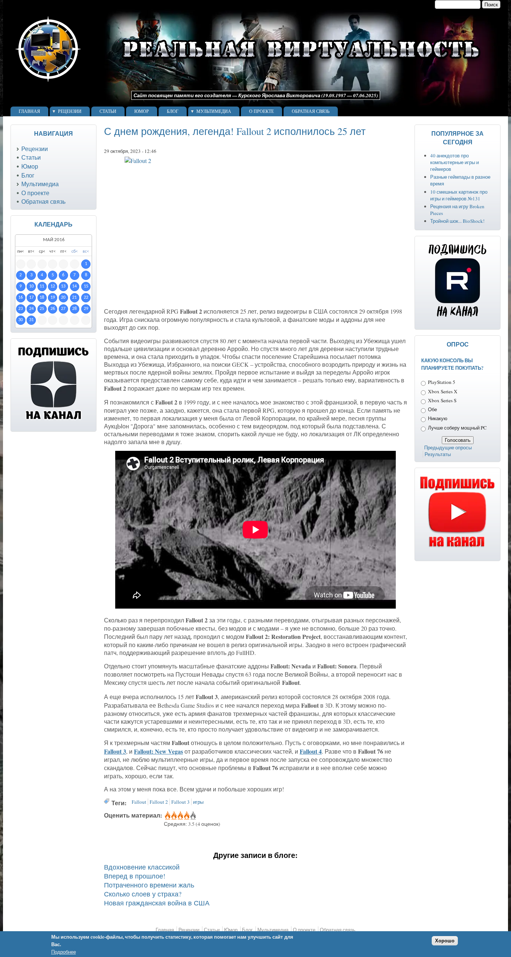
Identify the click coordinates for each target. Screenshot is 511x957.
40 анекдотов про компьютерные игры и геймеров (454, 162)
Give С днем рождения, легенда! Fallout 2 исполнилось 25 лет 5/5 (192, 816)
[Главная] (247, 87)
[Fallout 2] (255, 230)
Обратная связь (311, 111)
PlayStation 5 (441, 382)
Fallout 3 (180, 801)
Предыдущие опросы (448, 447)
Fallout (139, 801)
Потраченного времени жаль (149, 884)
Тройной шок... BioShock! (457, 221)
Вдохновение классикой (142, 866)
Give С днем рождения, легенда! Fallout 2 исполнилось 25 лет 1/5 (167, 816)
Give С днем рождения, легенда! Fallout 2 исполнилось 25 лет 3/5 (180, 816)
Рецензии (70, 111)
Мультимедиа (213, 111)
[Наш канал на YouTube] (457, 547)
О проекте (261, 111)
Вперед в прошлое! (134, 875)
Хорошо (445, 941)
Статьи (108, 111)
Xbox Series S (442, 400)
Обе (432, 409)
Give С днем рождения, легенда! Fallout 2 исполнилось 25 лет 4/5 (186, 816)
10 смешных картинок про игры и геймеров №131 (458, 195)
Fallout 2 (159, 801)
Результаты (438, 454)
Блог (172, 111)
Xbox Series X (443, 391)
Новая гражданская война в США (156, 902)
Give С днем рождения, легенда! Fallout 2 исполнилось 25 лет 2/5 (173, 816)
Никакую (437, 418)
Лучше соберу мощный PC (457, 427)
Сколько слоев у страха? (142, 893)
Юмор (141, 111)
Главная (29, 111)
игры (198, 801)
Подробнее (63, 952)
